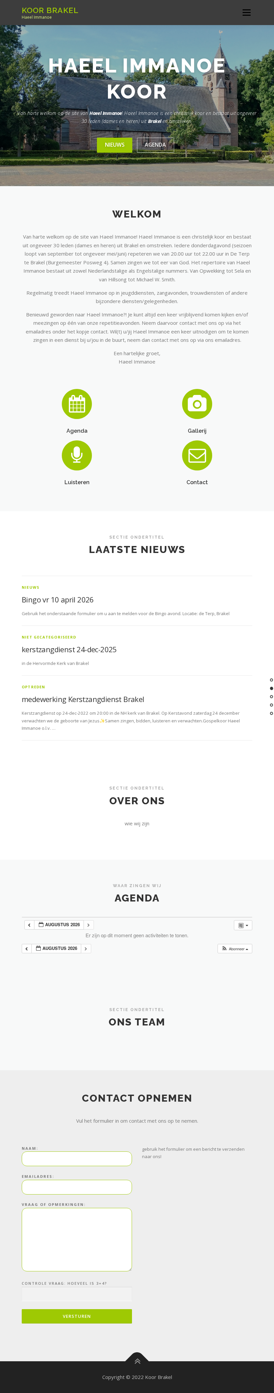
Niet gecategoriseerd (49, 637)
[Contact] (197, 455)
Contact (197, 482)
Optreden (33, 686)
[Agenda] (77, 403)
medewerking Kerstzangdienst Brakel (83, 699)
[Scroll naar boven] (137, 1361)
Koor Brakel (50, 10)
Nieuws (115, 144)
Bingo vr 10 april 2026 (58, 599)
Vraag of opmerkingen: (54, 1204)
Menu (246, 12)
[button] (235, 948)
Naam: (30, 1148)
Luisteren (77, 482)
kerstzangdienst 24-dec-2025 (69, 649)
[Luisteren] (77, 455)
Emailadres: (38, 1176)
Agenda (155, 144)
